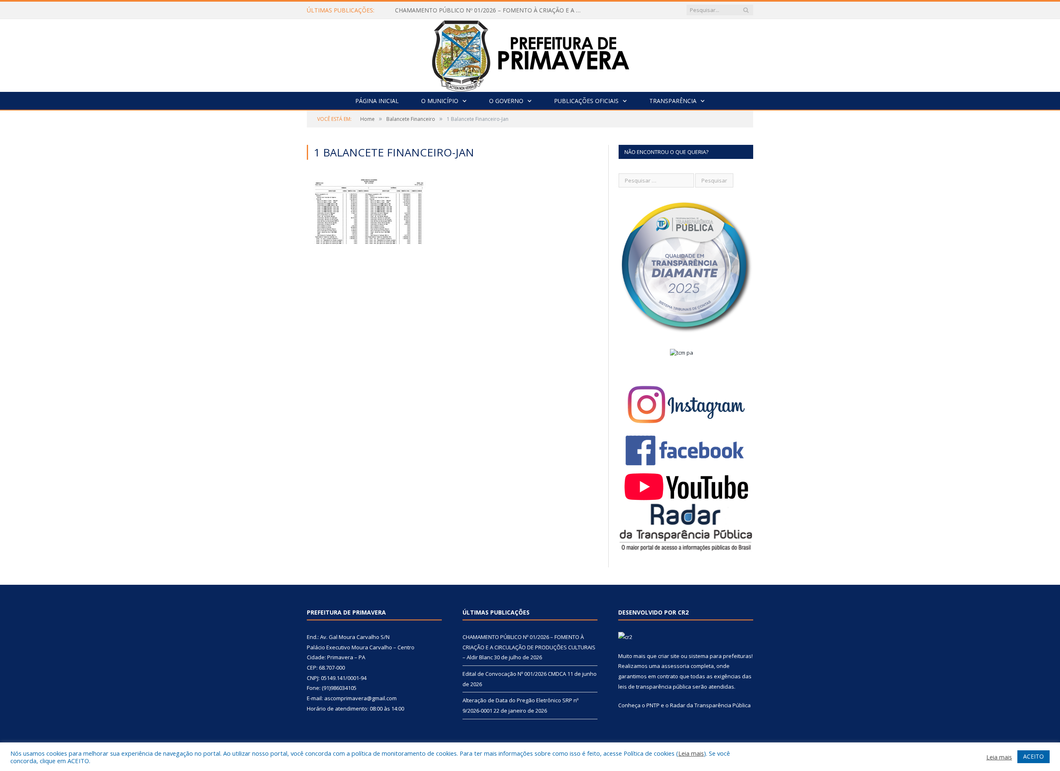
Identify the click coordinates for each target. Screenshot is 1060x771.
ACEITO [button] (1033, 756)
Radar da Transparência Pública (710, 705)
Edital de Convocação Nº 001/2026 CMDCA (514, 673)
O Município (439, 101)
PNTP (653, 705)
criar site (668, 656)
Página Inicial (377, 101)
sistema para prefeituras (720, 656)
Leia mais (691, 753)
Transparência (672, 101)
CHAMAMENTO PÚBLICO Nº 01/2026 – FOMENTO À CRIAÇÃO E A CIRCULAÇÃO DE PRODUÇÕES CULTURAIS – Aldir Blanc (490, 10)
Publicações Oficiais (586, 101)
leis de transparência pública (654, 686)
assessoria (675, 666)
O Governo (506, 101)
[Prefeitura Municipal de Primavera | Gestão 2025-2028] (530, 53)
